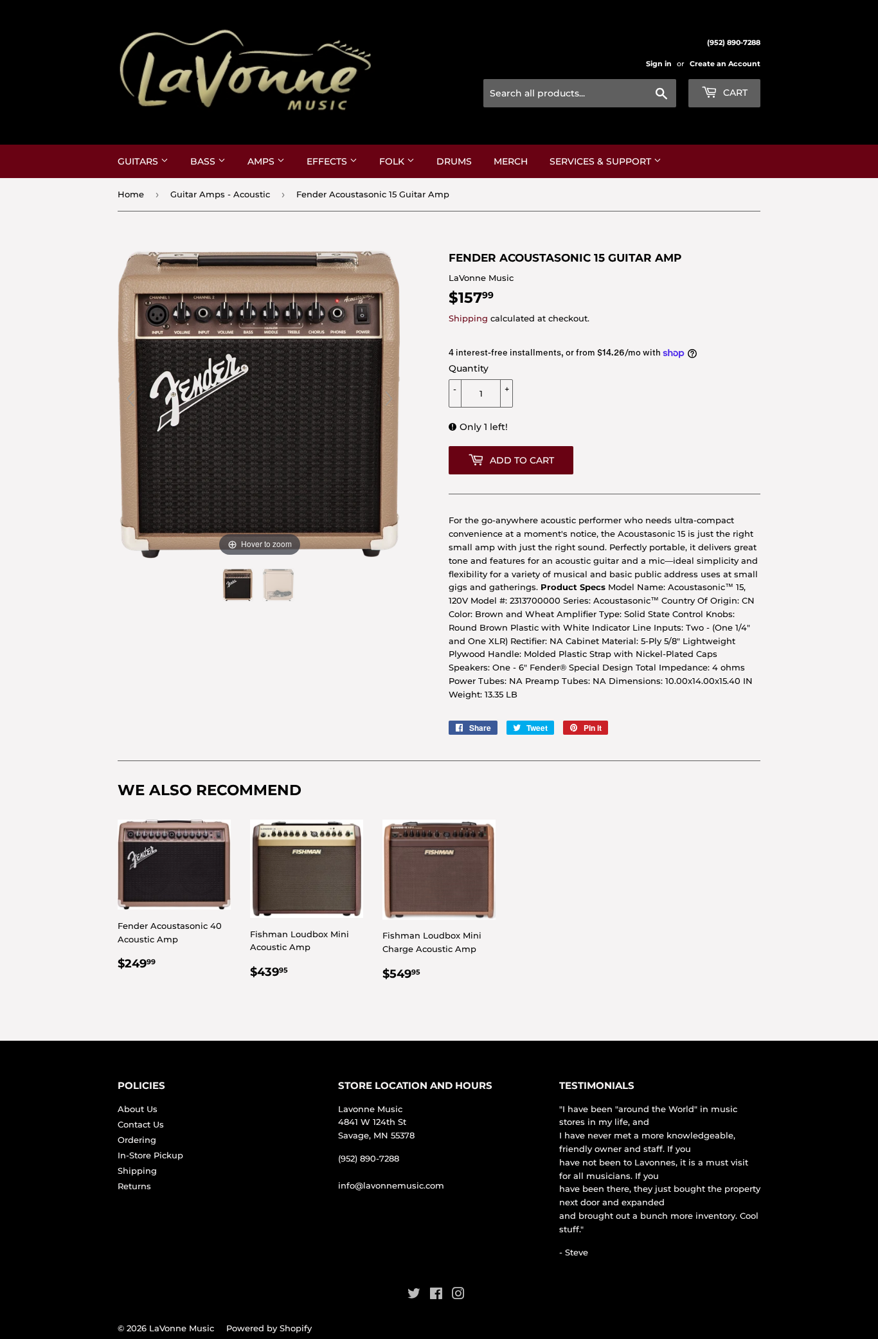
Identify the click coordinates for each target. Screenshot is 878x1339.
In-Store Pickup (150, 1155)
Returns (134, 1186)
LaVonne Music (181, 1328)
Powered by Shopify (269, 1328)
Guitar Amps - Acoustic (220, 194)
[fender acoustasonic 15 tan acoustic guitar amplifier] (239, 585)
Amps (262, 161)
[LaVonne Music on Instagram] (458, 1295)
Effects (328, 161)
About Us (137, 1109)
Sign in (659, 63)
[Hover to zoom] (260, 404)
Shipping (468, 318)
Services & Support (602, 161)
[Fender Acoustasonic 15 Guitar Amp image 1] (279, 585)
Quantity (468, 368)
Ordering (137, 1140)
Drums (454, 161)
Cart (734, 92)
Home (131, 194)
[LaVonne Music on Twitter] (414, 1295)
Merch (511, 161)
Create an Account (725, 63)
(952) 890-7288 (368, 1158)
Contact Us (141, 1124)
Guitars (139, 161)
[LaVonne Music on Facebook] (436, 1295)
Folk (393, 161)
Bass (204, 161)
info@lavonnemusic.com (391, 1185)
